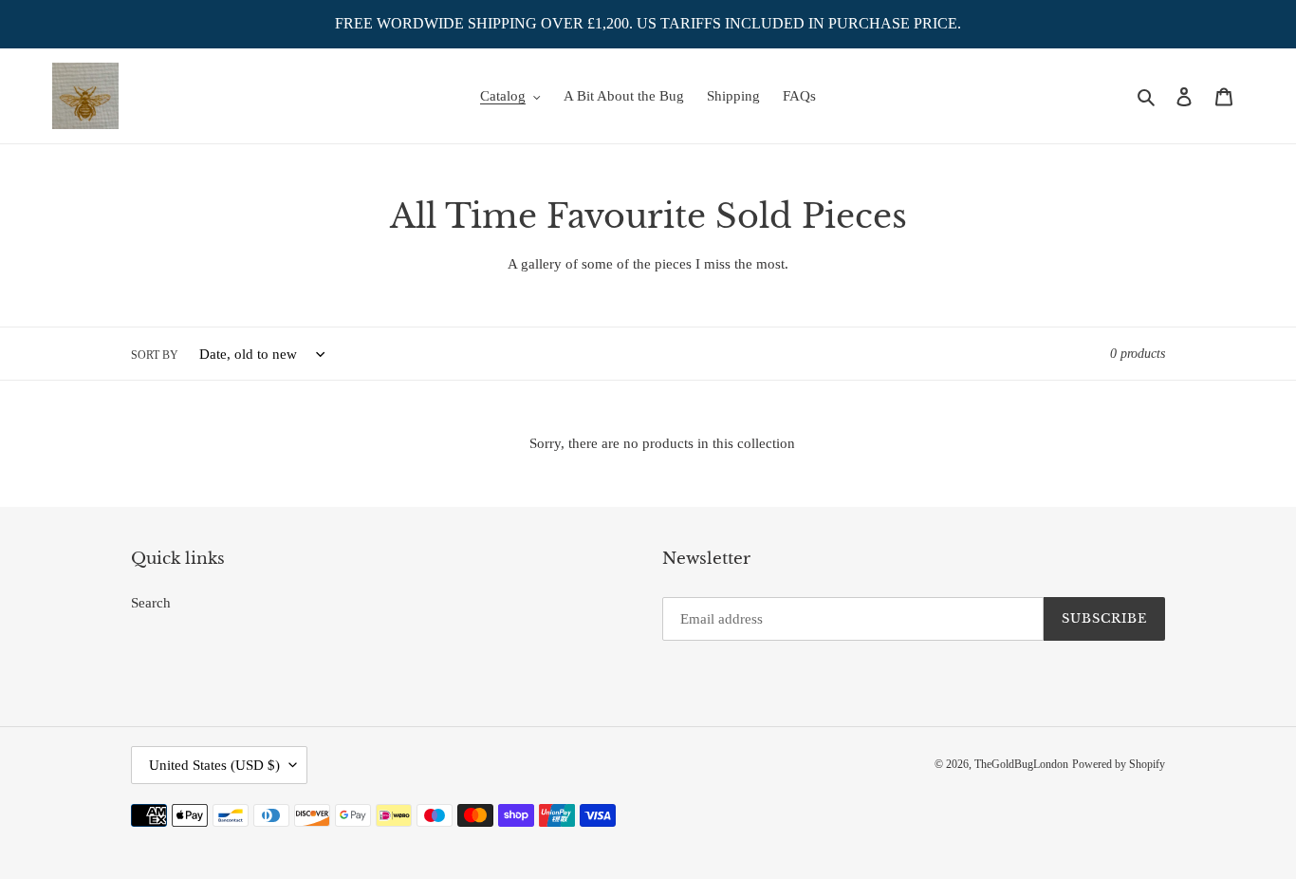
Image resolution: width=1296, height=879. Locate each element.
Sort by (154, 355)
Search (151, 602)
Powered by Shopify (1118, 764)
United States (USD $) (214, 765)
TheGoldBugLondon (1021, 764)
